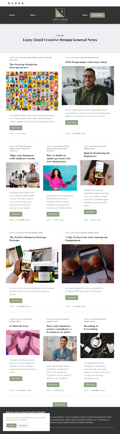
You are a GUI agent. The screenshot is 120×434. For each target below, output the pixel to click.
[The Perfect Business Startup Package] (32, 263)
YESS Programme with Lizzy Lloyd (86, 62)
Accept (11, 425)
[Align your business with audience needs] (23, 175)
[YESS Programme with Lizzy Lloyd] (88, 85)
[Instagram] (9, 3)
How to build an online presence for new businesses (59, 158)
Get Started (97, 15)
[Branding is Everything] (97, 345)
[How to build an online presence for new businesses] (60, 178)
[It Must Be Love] (23, 342)
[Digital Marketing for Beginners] (97, 172)
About (12, 15)
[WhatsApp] (22, 3)
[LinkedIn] (16, 3)
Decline (23, 425)
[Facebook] (12, 3)
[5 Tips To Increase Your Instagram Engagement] (88, 263)
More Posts (60, 405)
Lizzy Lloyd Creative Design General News (26, 57)
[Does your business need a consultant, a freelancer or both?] (60, 348)
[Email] (19, 3)
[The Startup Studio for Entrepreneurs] (32, 90)
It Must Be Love (19, 326)
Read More (16, 128)
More (32, 15)
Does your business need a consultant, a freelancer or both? (59, 329)
